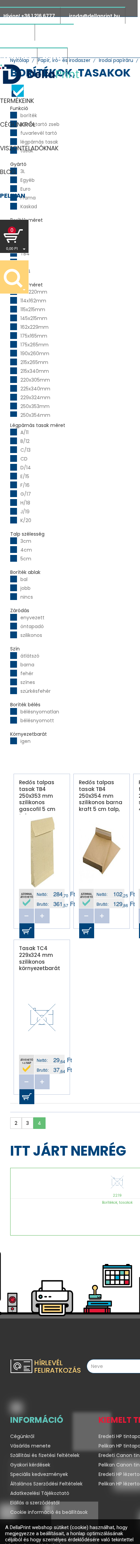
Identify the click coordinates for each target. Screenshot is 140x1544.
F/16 (25, 485)
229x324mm (35, 397)
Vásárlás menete (30, 1445)
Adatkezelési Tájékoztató (39, 1493)
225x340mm (35, 388)
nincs (26, 597)
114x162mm (33, 300)
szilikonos (31, 635)
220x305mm (35, 380)
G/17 (25, 494)
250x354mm (35, 415)
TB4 (25, 253)
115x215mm (32, 309)
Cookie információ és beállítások (49, 1512)
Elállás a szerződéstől (34, 1502)
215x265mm (34, 362)
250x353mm (35, 406)
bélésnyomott (37, 720)
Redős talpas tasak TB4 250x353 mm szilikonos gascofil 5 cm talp (37, 796)
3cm (25, 541)
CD (24, 458)
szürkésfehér (35, 691)
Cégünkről (22, 1436)
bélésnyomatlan (39, 711)
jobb (25, 588)
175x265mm (34, 344)
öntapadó (32, 626)
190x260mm (34, 353)
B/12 (25, 441)
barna (27, 664)
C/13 (25, 450)
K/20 (25, 520)
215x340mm (34, 371)
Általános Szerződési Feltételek (46, 1483)
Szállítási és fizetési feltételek (45, 1455)
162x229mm (34, 327)
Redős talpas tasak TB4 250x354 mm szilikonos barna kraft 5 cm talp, (100, 796)
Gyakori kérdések (30, 1464)
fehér (26, 673)
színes (27, 682)
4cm (26, 549)
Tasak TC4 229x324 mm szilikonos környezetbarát (39, 958)
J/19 (25, 511)
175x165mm (33, 336)
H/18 (25, 502)
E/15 (24, 476)
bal (24, 579)
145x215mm (33, 318)
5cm (25, 558)
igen (25, 741)
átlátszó (29, 655)
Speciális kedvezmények (39, 1474)
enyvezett (32, 617)
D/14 (25, 467)
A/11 (24, 432)
